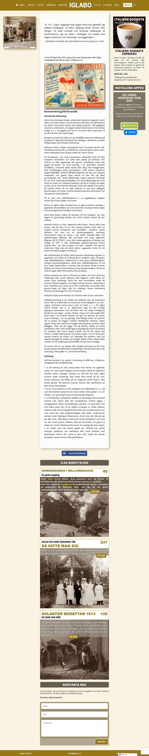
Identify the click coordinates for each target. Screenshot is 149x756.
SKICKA (102, 741)
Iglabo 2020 (26, 753)
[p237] (74, 607)
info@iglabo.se (74, 753)
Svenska (124, 754)
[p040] (74, 536)
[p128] (74, 679)
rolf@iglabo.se (76, 60)
